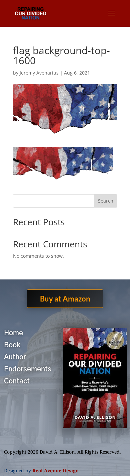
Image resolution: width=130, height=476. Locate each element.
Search (105, 201)
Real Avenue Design (55, 470)
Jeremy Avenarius (39, 73)
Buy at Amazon (65, 298)
